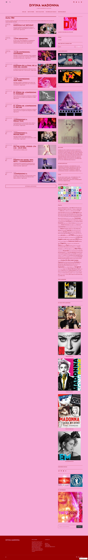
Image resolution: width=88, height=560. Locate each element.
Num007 (63, 252)
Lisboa (75, 237)
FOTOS (14, 158)
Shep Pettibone (70, 267)
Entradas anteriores (30, 186)
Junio (64, 235)
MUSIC (73, 156)
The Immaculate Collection (64, 271)
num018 (74, 253)
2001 (70, 209)
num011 (77, 252)
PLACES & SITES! (70, 157)
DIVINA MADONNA (44, 5)
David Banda (68, 221)
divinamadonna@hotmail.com (50, 546)
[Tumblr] (79, 2)
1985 (63, 207)
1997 (62, 209)
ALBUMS (14, 172)
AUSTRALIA (62, 216)
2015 (72, 210)
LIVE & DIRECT (15, 50)
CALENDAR (60, 151)
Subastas (67, 270)
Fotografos (66, 228)
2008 (61, 210)
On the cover (69, 260)
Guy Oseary (76, 228)
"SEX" (79, 177)
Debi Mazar (77, 221)
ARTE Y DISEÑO (15, 104)
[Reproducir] (59, 65)
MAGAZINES (77, 154)
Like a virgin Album (65, 237)
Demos (78, 156)
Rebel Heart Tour (77, 263)
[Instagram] (74, 2)
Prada (80, 262)
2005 (78, 209)
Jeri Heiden (72, 233)
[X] (76, 2)
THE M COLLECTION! (40, 11)
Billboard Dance (78, 216)
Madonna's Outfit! (73, 241)
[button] (68, 295)
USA (76, 274)
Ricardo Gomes (61, 265)
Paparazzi (60, 262)
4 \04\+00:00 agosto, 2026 (8, 51)
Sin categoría (77, 157)
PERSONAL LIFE (61, 157)
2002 (72, 209)
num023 (64, 255)
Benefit (74, 216)
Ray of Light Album (65, 263)
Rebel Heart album (71, 263)
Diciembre (60, 223)
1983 (59, 207)
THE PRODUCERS (78, 158)
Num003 (73, 250)
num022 (62, 255)
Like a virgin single (71, 237)
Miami (73, 246)
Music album (69, 248)
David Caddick (73, 221)
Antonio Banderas (74, 215)
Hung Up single (78, 230)
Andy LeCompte (69, 215)
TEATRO (65, 158)
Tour (60, 159)
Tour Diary (77, 272)
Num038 (76, 256)
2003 (74, 209)
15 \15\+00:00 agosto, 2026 (8, 38)
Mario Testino (72, 243)
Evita (66, 226)
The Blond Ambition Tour (73, 270)
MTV (66, 248)
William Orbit (62, 275)
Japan (78, 231)
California (73, 218)
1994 (81, 207)
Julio (62, 235)
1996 (61, 209)
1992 (77, 207)
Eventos (72, 159)
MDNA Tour (74, 245)
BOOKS (67, 218)
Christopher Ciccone (69, 219)
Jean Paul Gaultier (67, 233)
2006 (80, 209)
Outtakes (76, 260)
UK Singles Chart (73, 274)
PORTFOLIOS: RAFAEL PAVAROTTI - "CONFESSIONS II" (68, 178)
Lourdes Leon (66, 239)
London (78, 237)
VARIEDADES (15, 77)
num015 (65, 253)
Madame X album (61, 241)
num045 (76, 258)
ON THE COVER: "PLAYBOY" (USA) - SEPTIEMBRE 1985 (68, 177)
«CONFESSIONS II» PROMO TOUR (75, 170)
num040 (60, 258)
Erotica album (71, 224)
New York (78, 249)
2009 (63, 210)
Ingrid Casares (70, 231)
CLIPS (72, 151)
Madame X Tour (65, 241)
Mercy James (66, 246)
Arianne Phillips (79, 215)
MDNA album (71, 245)
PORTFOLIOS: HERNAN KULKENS (64, 180)
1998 (64, 209)
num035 (67, 256)
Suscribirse (79, 526)
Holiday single (74, 230)
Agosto (77, 212)
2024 (68, 212)
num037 (73, 256)
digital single (65, 223)
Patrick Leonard (71, 262)
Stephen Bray (65, 268)
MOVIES (68, 156)
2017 (75, 210)
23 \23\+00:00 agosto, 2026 (8, 24)
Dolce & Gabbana (72, 223)
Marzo (60, 245)
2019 (79, 210)
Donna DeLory (77, 223)
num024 (67, 255)
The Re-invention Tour (71, 271)
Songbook (78, 267)
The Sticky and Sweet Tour (78, 271)
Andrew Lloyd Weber (63, 215)
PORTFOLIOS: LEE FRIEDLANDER (75, 179)
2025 (70, 212)
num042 (67, 258)
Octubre (63, 260)
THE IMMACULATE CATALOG (51, 11)
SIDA (73, 267)
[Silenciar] (79, 65)
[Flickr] (66, 471)
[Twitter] (59, 471)
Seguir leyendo (22, 29)
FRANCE (70, 228)
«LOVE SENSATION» (20, 39)
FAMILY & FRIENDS (67, 152)
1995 (59, 209)
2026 (72, 212)
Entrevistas (60, 152)
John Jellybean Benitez (77, 233)
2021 (61, 212)
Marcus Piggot (68, 243)
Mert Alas (70, 246)
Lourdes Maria (72, 239)
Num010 (74, 252)
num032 (59, 256)
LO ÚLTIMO (60, 154)
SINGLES (14, 37)
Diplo (67, 223)
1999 (66, 209)
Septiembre (61, 267)
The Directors (70, 158)
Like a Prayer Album (77, 235)
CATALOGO (66, 151)
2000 (68, 209)
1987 (67, 207)
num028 (77, 255)
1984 (61, 207)
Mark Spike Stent (76, 243)
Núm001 (59, 260)
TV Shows (67, 274)
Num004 (77, 250)
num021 (59, 255)
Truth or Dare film (62, 274)
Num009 (70, 252)
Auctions (59, 216)
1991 (75, 207)
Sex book (66, 267)
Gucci (73, 228)
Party (66, 262)
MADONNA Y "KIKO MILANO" (63, 179)
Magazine (63, 243)
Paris (64, 262)
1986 (65, 207)
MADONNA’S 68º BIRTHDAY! (23, 25)
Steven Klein (71, 269)
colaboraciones (77, 151)
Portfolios (76, 262)
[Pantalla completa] (81, 65)
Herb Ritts (69, 230)
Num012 (80, 252)
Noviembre (66, 250)
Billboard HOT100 (61, 218)
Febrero (62, 228)
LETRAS (71, 235)
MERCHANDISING (61, 156)
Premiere (59, 263)
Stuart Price (63, 270)
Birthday (65, 218)
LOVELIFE (66, 154)
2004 (76, 209)
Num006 (59, 252)
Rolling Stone (72, 265)
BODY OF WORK (31, 11)
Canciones (77, 218)
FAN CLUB (24, 11)
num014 (62, 253)
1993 (79, 207)
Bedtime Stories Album (69, 216)
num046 (80, 258)
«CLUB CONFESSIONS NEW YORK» (72, 168)
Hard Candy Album (64, 230)
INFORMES (70, 153)
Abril (74, 212)
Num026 (74, 255)
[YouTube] (63, 471)
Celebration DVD (63, 219)
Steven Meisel (77, 268)
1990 (73, 207)
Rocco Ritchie (66, 265)
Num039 (80, 256)
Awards (65, 216)
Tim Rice (71, 272)
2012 (67, 210)
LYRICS (71, 154)
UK (69, 274)
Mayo (67, 245)
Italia (76, 231)
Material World (64, 245)
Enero (62, 225)
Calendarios (70, 218)
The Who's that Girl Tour (65, 272)
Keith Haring (67, 235)
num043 (70, 258)
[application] (70, 60)
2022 (64, 212)
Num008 (66, 252)
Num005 (80, 250)
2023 (66, 212)
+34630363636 (47, 545)
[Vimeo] (81, 2)
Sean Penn (75, 265)
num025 (70, 255)
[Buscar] (10, 2)
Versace (78, 274)
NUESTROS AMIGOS (62, 11)
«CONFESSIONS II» (20, 174)
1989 (70, 207)
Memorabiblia (78, 245)
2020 (59, 212)
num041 (63, 258)
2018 (77, 210)
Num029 (80, 255)
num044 (73, 258)
